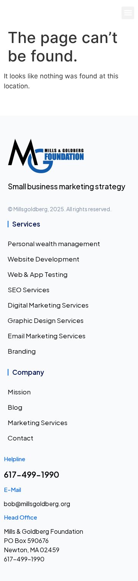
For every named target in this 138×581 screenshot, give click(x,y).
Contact (20, 438)
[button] (128, 13)
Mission (19, 391)
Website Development (43, 259)
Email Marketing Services (46, 335)
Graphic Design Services (46, 320)
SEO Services (28, 289)
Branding (22, 351)
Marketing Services (37, 422)
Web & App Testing (37, 274)
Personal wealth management (54, 243)
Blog (15, 407)
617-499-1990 (31, 474)
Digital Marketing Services (48, 305)
